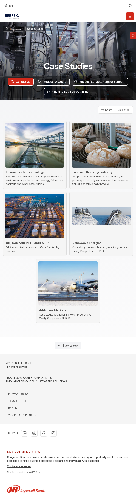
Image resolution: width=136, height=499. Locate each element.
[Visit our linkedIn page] (24, 433)
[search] (130, 6)
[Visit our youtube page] (34, 433)
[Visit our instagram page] (53, 433)
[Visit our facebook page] (43, 433)
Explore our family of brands (23, 451)
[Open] (130, 16)
